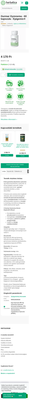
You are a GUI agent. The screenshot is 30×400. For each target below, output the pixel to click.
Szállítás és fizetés (6, 343)
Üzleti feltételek (5, 347)
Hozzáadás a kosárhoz (17, 74)
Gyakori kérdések (6, 338)
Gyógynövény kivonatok (18, 296)
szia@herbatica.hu (8, 370)
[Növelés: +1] (6, 74)
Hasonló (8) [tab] (10, 171)
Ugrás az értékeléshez (19, 23)
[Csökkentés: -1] (6, 76)
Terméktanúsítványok (7, 345)
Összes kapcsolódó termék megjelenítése (15, 165)
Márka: (7, 25)
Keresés (24, 8)
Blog (2, 349)
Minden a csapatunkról (8, 373)
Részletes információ (8, 119)
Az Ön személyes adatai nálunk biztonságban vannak (14, 355)
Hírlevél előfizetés (6, 340)
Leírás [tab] (4, 171)
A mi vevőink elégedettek (8, 352)
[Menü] (26, 2)
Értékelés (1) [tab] (18, 171)
